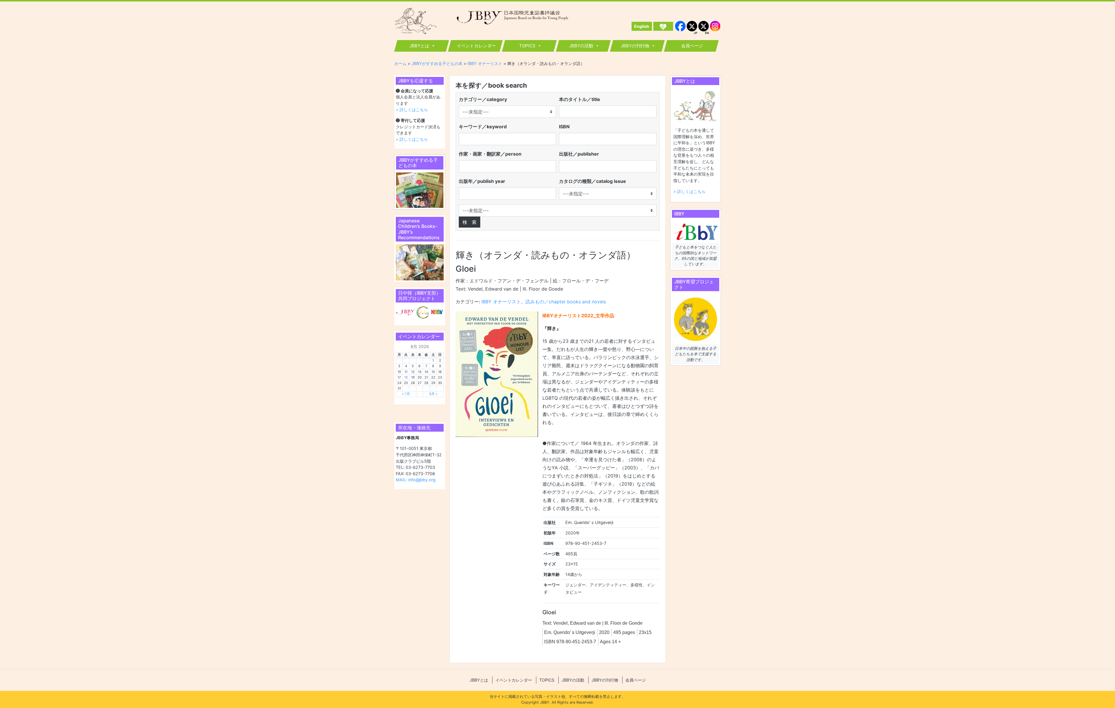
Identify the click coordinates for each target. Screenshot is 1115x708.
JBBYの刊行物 (635, 45)
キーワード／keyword (483, 126)
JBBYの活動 (581, 45)
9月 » (433, 394)
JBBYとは (419, 45)
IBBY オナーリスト (501, 302)
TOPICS (527, 45)
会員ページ (692, 45)
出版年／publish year (482, 181)
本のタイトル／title (579, 99)
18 (406, 377)
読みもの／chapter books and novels (566, 302)
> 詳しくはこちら (412, 109)
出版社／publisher (579, 154)
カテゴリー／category (483, 99)
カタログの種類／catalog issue (592, 181)
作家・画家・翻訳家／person (490, 154)
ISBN (564, 126)
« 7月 (406, 394)
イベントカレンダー (476, 45)
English (641, 26)
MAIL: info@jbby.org (416, 479)
